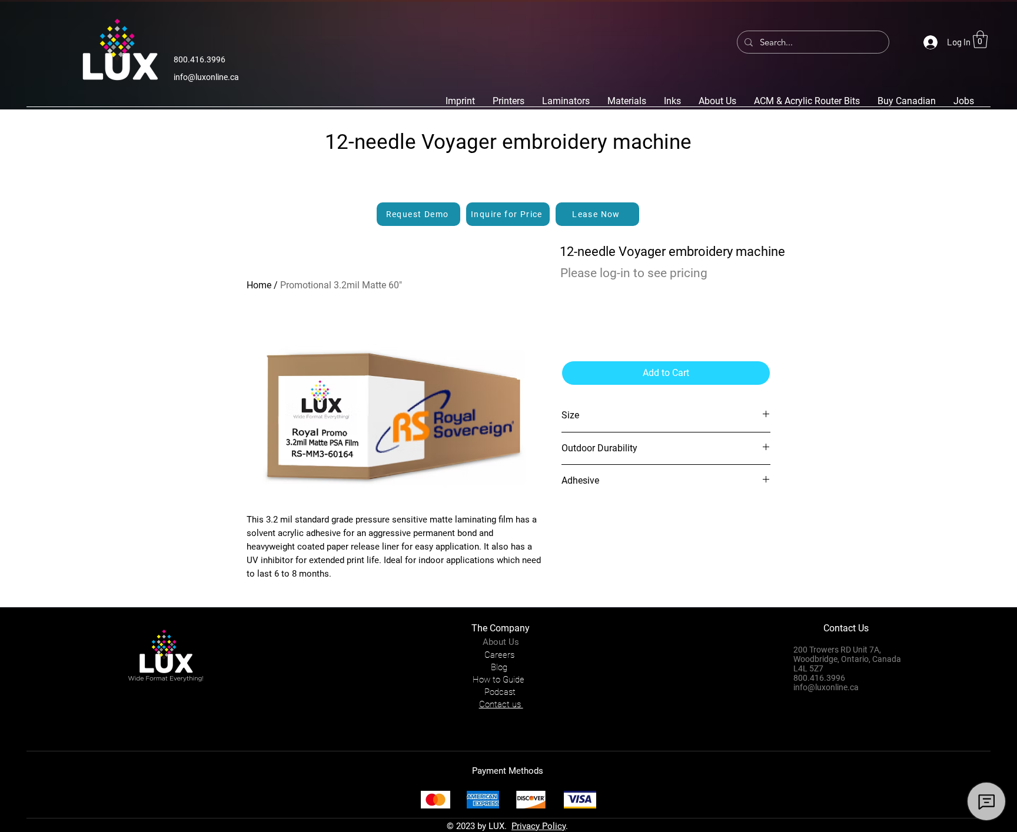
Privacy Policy (538, 826)
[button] (980, 39)
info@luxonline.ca (206, 77)
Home (259, 285)
